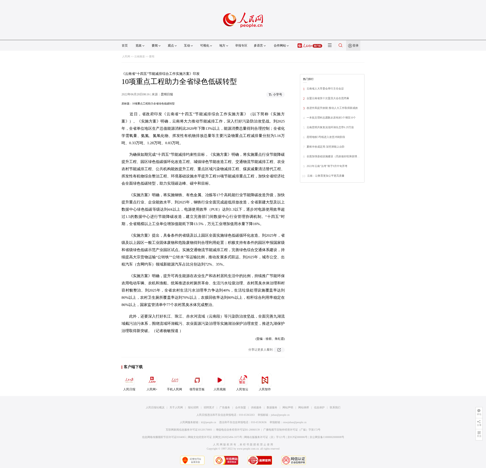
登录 (356, 45)
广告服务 (224, 407)
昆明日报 (167, 94)
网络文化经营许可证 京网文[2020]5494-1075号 (215, 437)
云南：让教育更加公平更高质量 (325, 175)
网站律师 (303, 407)
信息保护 (319, 407)
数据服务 (272, 407)
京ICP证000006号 (297, 437)
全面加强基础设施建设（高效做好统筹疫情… (333, 156)
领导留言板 (197, 389)
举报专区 (241, 45)
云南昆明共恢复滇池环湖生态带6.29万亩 (330, 127)
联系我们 (335, 407)
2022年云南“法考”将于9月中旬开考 (327, 166)
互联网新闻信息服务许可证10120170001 (189, 429)
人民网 (126, 56)
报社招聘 (193, 407)
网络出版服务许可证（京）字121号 (264, 437)
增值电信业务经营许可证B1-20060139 (238, 429)
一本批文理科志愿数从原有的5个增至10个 (331, 117)
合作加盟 (240, 407)
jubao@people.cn (280, 414)
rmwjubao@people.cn (294, 422)
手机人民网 (174, 389)
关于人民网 (176, 407)
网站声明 (287, 407)
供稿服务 (256, 407)
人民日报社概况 (155, 407)
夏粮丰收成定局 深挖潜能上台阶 (326, 146)
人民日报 (129, 389)
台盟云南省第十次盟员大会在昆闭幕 (328, 98)
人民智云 (242, 389)
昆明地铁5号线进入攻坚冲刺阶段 (326, 137)
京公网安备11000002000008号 (327, 437)
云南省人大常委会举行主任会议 (325, 88)
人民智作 (265, 389)
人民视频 (220, 389)
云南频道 (139, 56)
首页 (125, 45)
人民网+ (152, 389)
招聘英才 (209, 407)
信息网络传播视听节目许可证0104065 (164, 437)
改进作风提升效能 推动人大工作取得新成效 (332, 108)
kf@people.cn (208, 422)
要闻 (151, 56)
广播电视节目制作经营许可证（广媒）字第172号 (291, 429)
